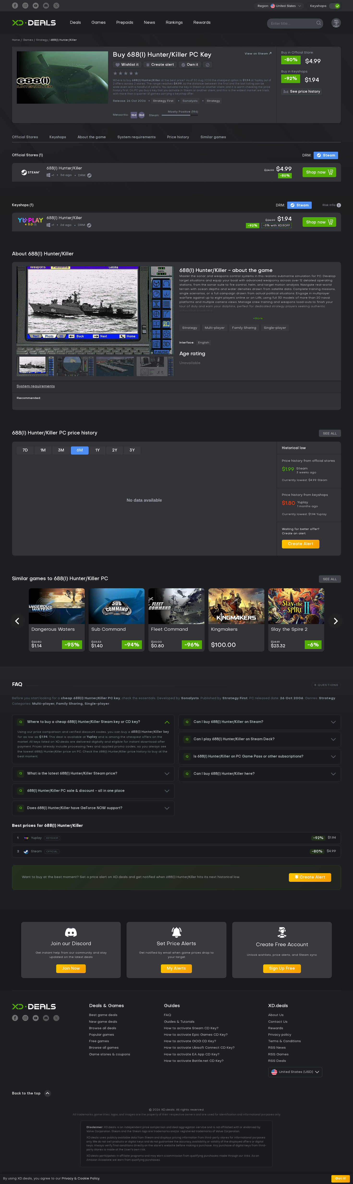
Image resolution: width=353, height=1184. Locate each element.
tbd (133, 115)
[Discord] (46, 6)
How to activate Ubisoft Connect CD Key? (199, 1047)
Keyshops (57, 137)
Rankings (174, 23)
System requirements (136, 137)
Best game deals (103, 1015)
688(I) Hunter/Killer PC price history (54, 433)
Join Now (71, 969)
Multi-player (215, 328)
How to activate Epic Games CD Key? (196, 1034)
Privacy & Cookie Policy (80, 1178)
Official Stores (25, 137)
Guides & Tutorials (179, 1021)
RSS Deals (277, 1061)
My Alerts (176, 969)
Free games (99, 1041)
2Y (114, 450)
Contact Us (277, 1021)
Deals (75, 23)
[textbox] (283, 6)
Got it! (340, 1178)
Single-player (275, 328)
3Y (132, 450)
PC (79, 751)
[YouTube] (36, 6)
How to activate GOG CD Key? (190, 1041)
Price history (178, 137)
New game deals (103, 1021)
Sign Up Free (282, 969)
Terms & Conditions (284, 1041)
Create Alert (300, 544)
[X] (56, 6)
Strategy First (163, 101)
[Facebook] (15, 6)
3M (61, 450)
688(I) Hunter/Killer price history (123, 751)
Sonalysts (190, 698)
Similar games (213, 137)
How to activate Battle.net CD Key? (194, 1061)
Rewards (202, 23)
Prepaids (124, 23)
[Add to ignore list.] (207, 65)
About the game (92, 137)
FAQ (167, 1015)
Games (98, 23)
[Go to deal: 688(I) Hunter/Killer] (176, 172)
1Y (97, 450)
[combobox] (286, 6)
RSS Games (278, 1054)
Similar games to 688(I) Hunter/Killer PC (60, 579)
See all (330, 433)
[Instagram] (25, 6)
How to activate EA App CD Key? (191, 1054)
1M (43, 450)
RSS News (277, 1047)
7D (25, 450)
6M (80, 450)
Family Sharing (244, 328)
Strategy (213, 101)
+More (258, 318)
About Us (276, 1015)
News (149, 23)
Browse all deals (102, 1028)
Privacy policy (279, 1034)
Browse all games (104, 1047)
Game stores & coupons (109, 1054)
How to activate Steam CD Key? (191, 1028)
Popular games (101, 1034)
